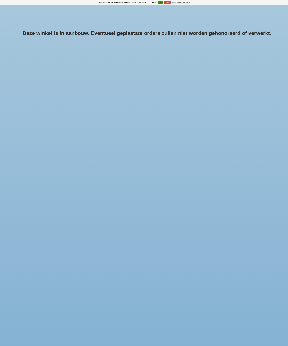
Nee (168, 2)
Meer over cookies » (181, 2)
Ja (160, 2)
